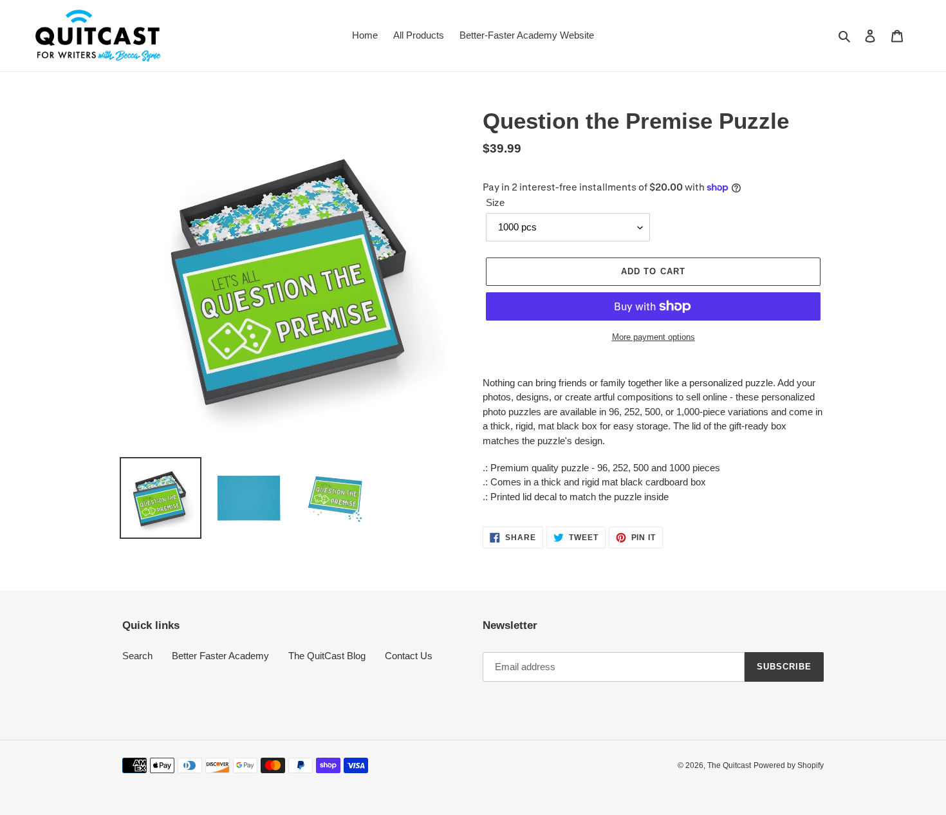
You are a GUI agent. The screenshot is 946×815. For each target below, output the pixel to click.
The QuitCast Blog (327, 655)
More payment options (653, 337)
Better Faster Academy (220, 655)
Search (137, 655)
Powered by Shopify (789, 765)
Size (495, 202)
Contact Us (408, 655)
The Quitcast (729, 765)
